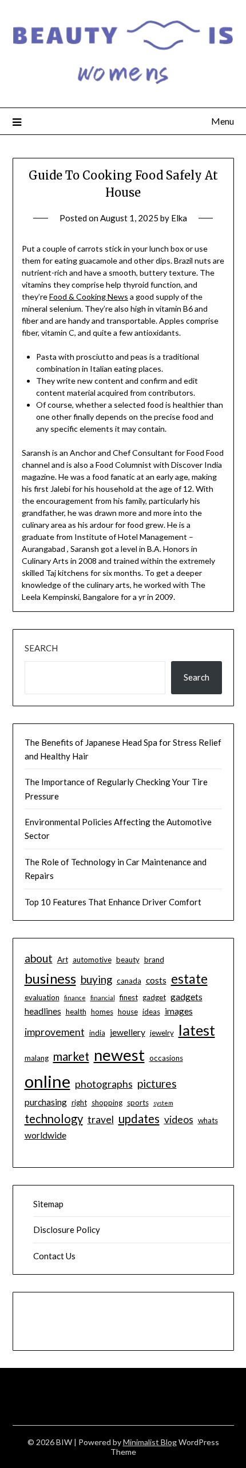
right (79, 1102)
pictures (157, 1083)
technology (54, 1118)
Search (41, 648)
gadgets (186, 997)
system (163, 1103)
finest (129, 997)
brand (154, 959)
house (128, 1011)
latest (196, 1030)
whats (208, 1120)
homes (102, 1011)
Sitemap (48, 1204)
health (76, 1011)
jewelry (162, 1032)
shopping (107, 1102)
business (50, 978)
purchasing (46, 1102)
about (39, 958)
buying (96, 979)
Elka (179, 218)
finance (75, 997)
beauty (128, 959)
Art (62, 959)
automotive (92, 959)
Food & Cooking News (88, 296)
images (179, 1011)
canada (129, 980)
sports (138, 1102)
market (71, 1056)
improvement (55, 1032)
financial (102, 997)
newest (119, 1054)
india (97, 1032)
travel (101, 1119)
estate (189, 978)
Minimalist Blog (150, 1442)
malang (37, 1058)
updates (139, 1118)
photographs (104, 1084)
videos (178, 1119)
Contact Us (54, 1256)
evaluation (42, 997)
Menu (222, 121)
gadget (154, 997)
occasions (166, 1058)
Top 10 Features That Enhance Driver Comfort (113, 902)
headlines (43, 1011)
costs (156, 980)
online (47, 1081)
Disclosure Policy (66, 1229)
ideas (151, 1011)
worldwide (45, 1135)
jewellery (127, 1032)
